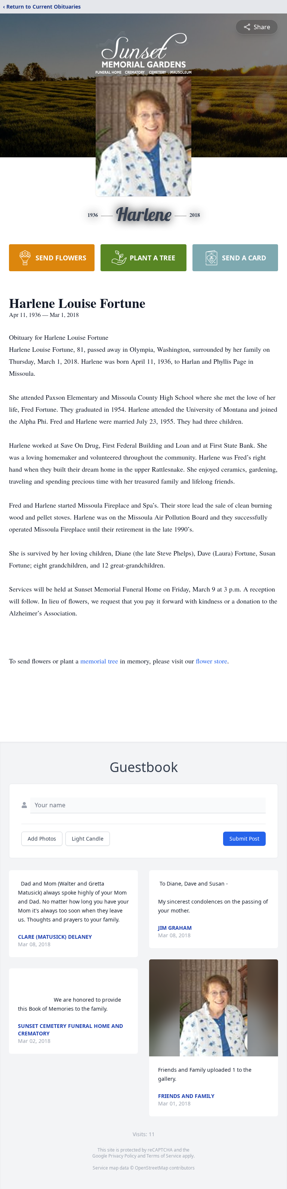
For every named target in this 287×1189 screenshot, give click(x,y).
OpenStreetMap (151, 1168)
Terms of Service (163, 1156)
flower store (211, 660)
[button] (213, 1007)
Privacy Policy (122, 1156)
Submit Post (244, 838)
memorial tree (99, 660)
